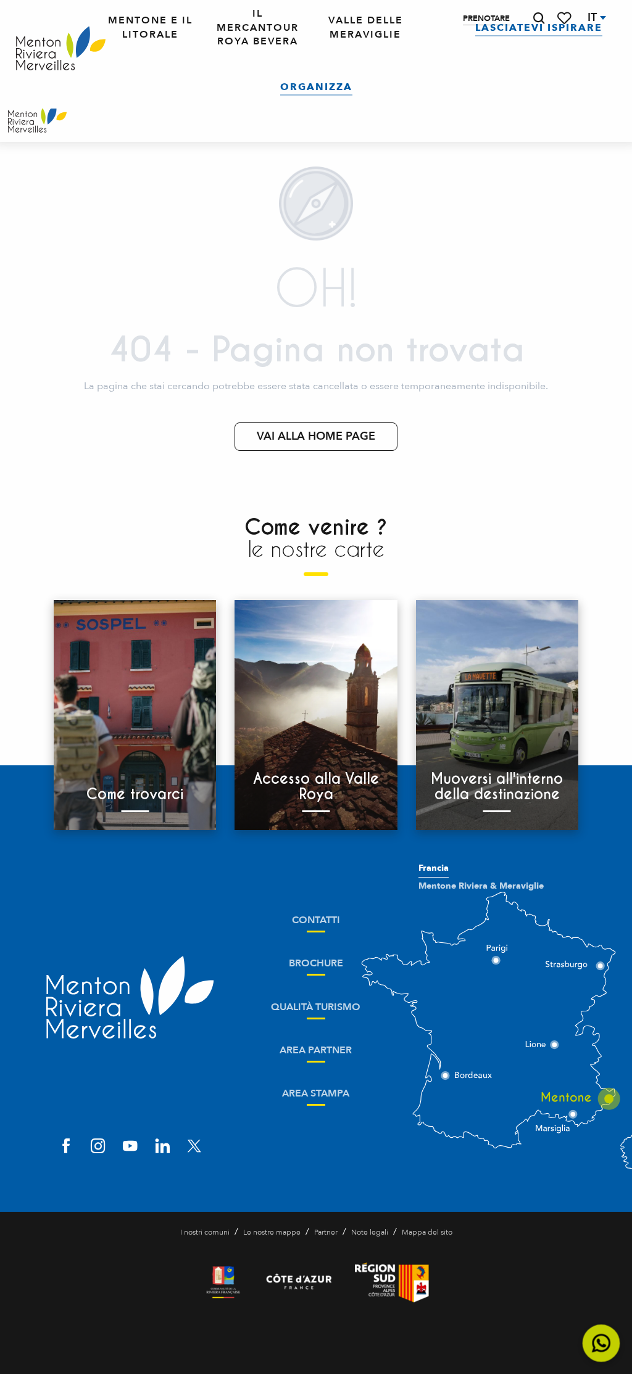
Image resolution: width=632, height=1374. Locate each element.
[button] (538, 18)
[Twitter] (194, 1147)
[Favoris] (565, 18)
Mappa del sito (427, 1232)
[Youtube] (130, 1147)
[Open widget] (601, 1343)
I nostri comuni (205, 1232)
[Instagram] (98, 1147)
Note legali (369, 1232)
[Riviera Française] (223, 1282)
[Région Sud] (392, 1282)
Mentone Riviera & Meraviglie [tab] (481, 886)
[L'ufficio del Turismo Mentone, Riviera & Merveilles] (37, 120)
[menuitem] (60, 49)
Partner (326, 1232)
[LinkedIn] (162, 1147)
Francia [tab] (433, 868)
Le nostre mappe (272, 1232)
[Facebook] (66, 1147)
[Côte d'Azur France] (299, 1282)
